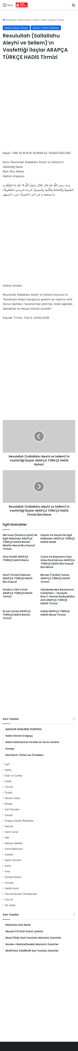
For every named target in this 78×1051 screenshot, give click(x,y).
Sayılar (9, 815)
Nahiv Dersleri (13, 860)
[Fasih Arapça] (22, 5)
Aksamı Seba (12, 798)
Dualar (9, 792)
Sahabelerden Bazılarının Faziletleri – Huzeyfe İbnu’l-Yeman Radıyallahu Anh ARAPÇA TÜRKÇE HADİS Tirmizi (57, 596)
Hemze (9, 826)
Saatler (9, 854)
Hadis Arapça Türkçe (52, 19)
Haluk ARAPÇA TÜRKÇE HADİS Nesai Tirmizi (55, 612)
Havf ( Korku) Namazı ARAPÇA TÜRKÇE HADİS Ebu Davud (17, 578)
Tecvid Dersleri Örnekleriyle (21, 893)
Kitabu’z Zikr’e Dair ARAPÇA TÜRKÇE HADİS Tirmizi (17, 593)
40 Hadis (10, 905)
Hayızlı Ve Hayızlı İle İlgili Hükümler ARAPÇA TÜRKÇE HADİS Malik (57, 538)
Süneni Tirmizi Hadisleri (46, 27)
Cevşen (9, 882)
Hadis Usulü (12, 888)
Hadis (35, 19)
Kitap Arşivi (24, 19)
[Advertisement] (39, 106)
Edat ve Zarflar (13, 775)
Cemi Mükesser (14, 848)
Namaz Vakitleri (14, 843)
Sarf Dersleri (12, 809)
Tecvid (9, 786)
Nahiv (8, 769)
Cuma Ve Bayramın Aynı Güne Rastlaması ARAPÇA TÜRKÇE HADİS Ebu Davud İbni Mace (57, 562)
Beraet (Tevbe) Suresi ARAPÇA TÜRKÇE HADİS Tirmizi (55, 578)
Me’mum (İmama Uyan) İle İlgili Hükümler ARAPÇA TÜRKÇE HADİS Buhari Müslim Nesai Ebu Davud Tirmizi (20, 542)
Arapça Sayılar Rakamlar (19, 820)
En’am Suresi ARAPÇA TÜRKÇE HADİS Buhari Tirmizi (17, 614)
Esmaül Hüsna (13, 877)
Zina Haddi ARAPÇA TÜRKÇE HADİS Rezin (16, 558)
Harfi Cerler (11, 831)
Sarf (7, 764)
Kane (8, 865)
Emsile (8, 803)
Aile (7, 837)
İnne (7, 871)
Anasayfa (10, 19)
